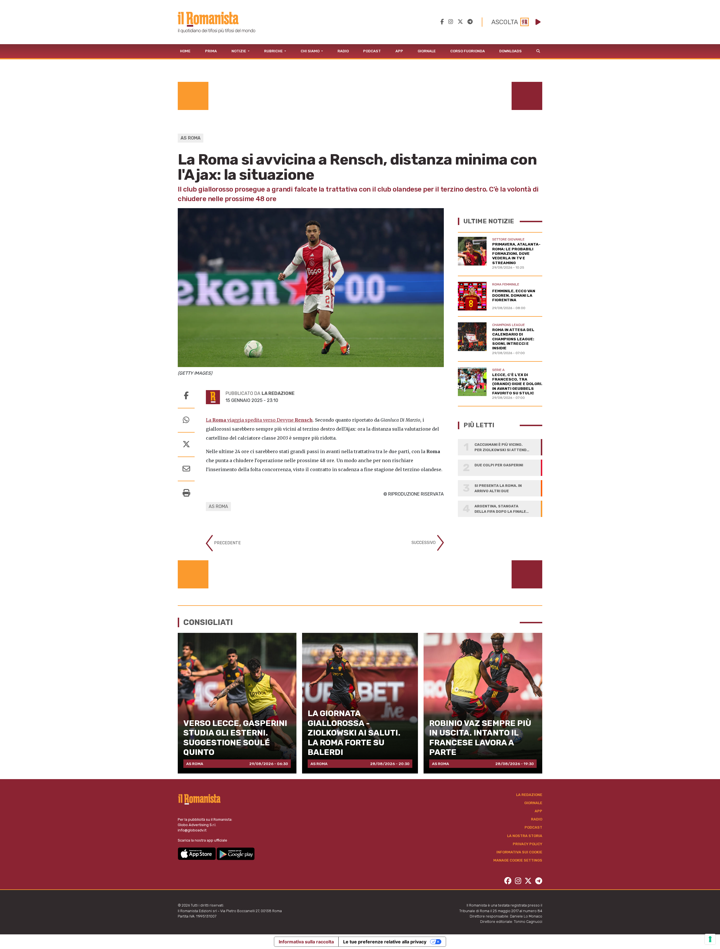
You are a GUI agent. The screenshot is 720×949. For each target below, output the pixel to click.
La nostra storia (524, 836)
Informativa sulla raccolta (306, 941)
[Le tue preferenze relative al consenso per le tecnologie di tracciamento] (710, 939)
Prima (211, 51)
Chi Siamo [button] (310, 51)
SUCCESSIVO (424, 542)
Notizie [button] (239, 51)
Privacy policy (527, 844)
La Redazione (529, 795)
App (399, 51)
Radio (343, 51)
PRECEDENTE (227, 543)
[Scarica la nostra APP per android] (236, 853)
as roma (218, 506)
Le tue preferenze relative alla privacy (384, 941)
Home (185, 51)
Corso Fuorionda (467, 51)
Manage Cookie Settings (517, 860)
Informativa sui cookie (519, 852)
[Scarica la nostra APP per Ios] (197, 853)
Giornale (427, 51)
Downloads (510, 51)
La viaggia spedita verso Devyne (259, 420)
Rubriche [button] (274, 51)
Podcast (372, 51)
